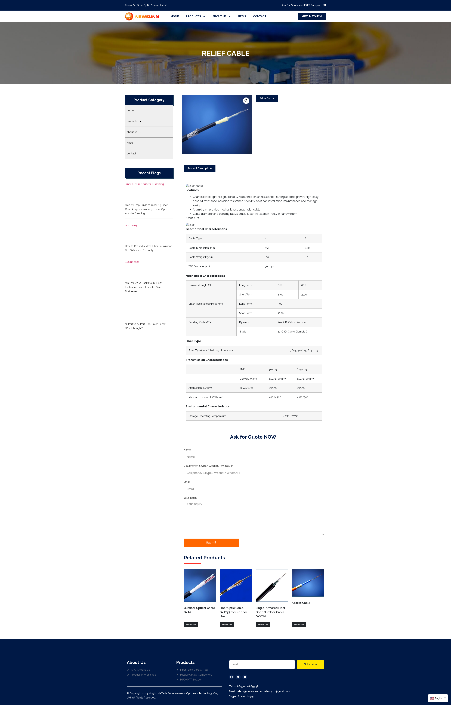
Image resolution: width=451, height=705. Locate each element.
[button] (246, 100)
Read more (191, 624)
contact (260, 16)
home (175, 16)
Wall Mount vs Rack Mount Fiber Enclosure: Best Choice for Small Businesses (143, 287)
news (242, 16)
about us (219, 16)
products (193, 16)
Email (187, 482)
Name (187, 449)
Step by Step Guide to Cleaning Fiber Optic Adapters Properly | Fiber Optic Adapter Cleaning (146, 209)
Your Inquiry (190, 498)
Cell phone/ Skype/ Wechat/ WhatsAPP (209, 466)
